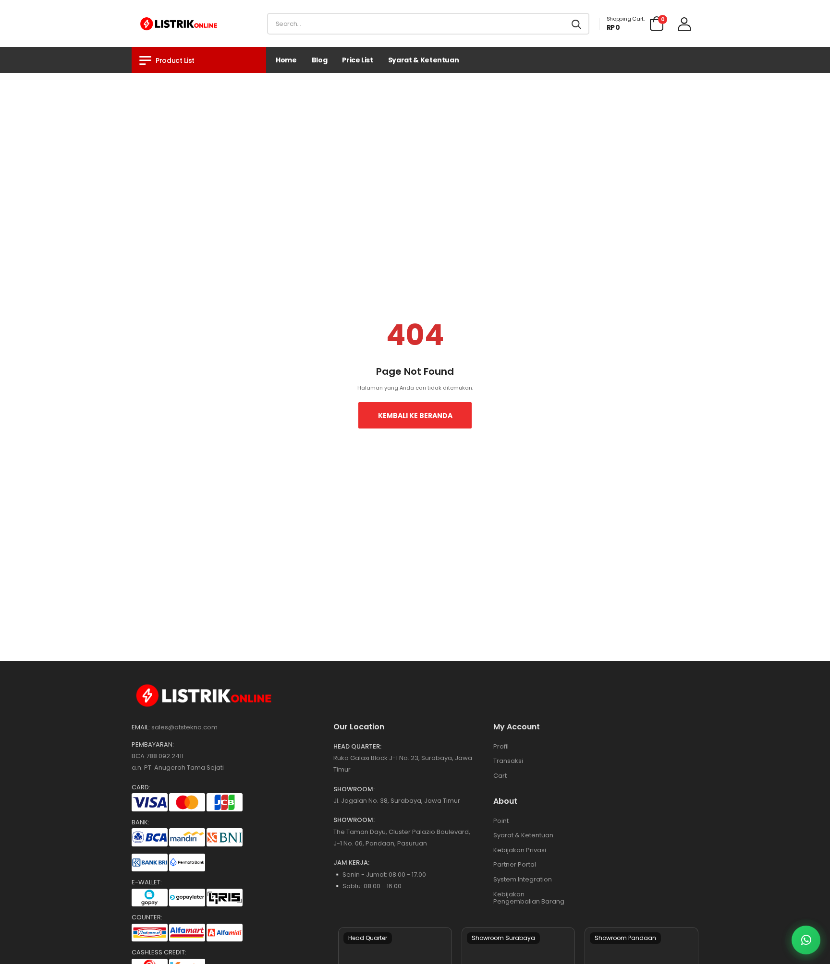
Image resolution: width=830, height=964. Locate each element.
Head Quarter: (357, 746)
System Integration (522, 879)
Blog (320, 60)
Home (286, 60)
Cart (500, 775)
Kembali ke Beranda (415, 415)
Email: (141, 727)
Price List (357, 60)
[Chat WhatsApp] (806, 940)
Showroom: (354, 789)
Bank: (140, 822)
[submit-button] (576, 24)
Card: (141, 787)
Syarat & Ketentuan (423, 60)
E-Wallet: (147, 882)
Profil (501, 746)
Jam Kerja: (351, 863)
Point (501, 820)
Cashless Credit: (159, 952)
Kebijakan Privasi (519, 850)
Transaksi (508, 760)
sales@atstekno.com (184, 727)
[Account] (684, 24)
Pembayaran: (153, 745)
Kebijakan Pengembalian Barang (528, 898)
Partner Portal (514, 864)
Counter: (147, 917)
